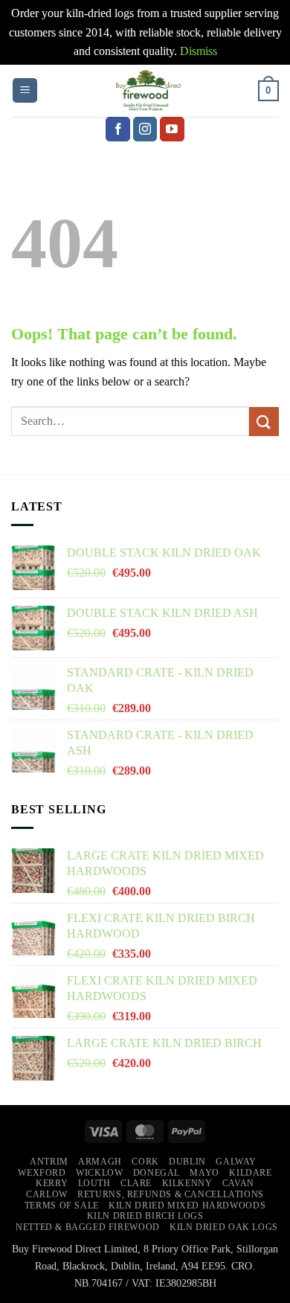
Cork (145, 1161)
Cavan (238, 1183)
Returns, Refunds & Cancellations (170, 1194)
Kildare (250, 1173)
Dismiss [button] (198, 51)
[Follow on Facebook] (118, 129)
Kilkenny (187, 1183)
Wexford (41, 1173)
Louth (94, 1183)
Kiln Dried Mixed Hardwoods (187, 1205)
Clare (136, 1183)
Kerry (52, 1183)
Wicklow (99, 1173)
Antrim (49, 1161)
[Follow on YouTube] (172, 129)
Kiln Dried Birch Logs (145, 1216)
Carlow (47, 1194)
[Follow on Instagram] (145, 129)
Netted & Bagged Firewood (88, 1227)
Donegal (156, 1173)
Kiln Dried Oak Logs (224, 1227)
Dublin (187, 1161)
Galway (236, 1161)
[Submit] (264, 421)
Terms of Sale (62, 1205)
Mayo (204, 1173)
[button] (25, 90)
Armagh (100, 1161)
